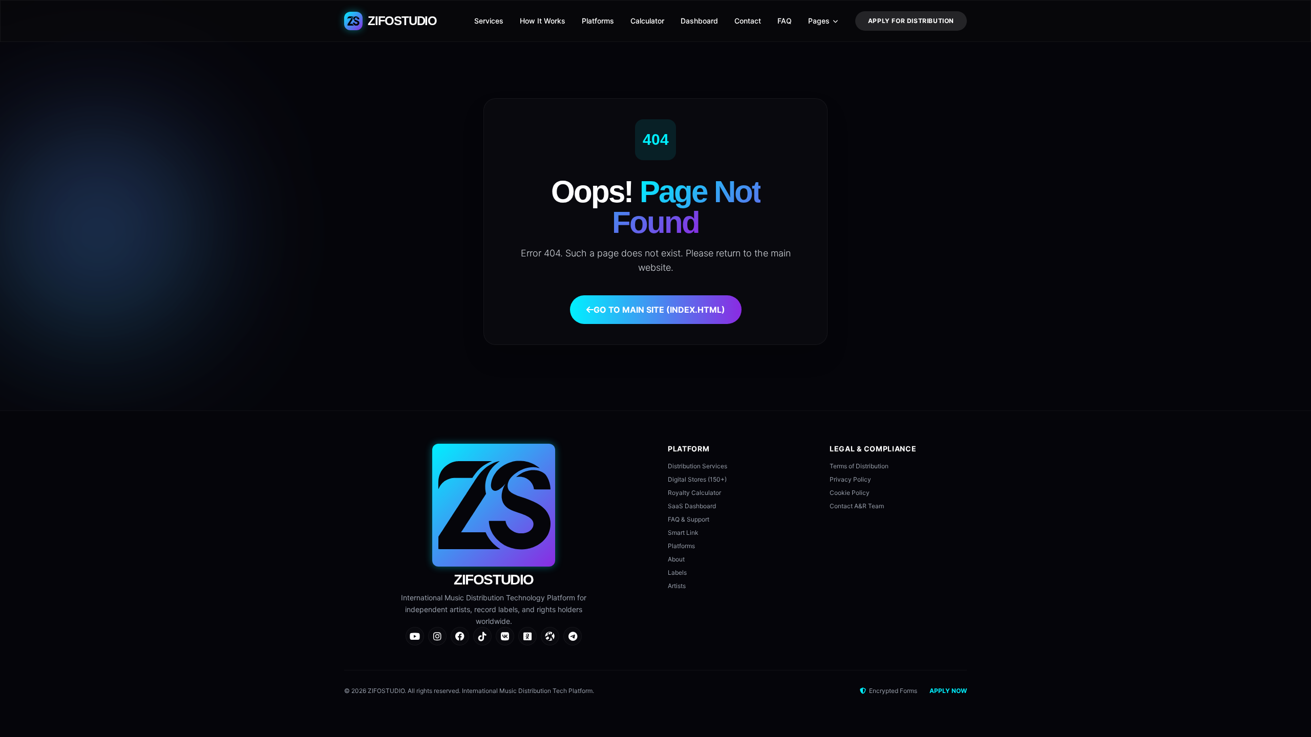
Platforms (598, 20)
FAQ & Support (688, 519)
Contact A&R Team (857, 506)
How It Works (542, 20)
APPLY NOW (948, 691)
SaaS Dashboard (692, 506)
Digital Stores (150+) (697, 479)
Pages (819, 20)
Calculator (647, 20)
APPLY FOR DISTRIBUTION (911, 21)
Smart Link (683, 532)
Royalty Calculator (694, 492)
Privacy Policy (850, 479)
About (676, 559)
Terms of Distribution (859, 466)
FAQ (784, 20)
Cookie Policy (850, 492)
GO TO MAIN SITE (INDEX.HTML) (659, 310)
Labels (677, 572)
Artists (677, 586)
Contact (747, 20)
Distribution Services (697, 466)
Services (488, 20)
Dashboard (699, 20)
